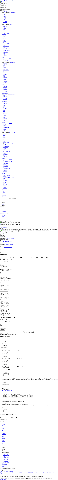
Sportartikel (4, 115)
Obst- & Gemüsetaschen (6, 151)
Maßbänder (4, 95)
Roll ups (4, 41)
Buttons (4, 45)
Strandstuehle (5, 118)
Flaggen (4, 105)
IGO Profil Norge (5, 461)
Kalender (3, 57)
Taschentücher (5, 91)
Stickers (4, 54)
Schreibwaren (3, 122)
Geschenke (3, 23)
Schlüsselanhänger (5, 52)
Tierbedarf (4, 120)
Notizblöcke (5, 39)
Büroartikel (4, 35)
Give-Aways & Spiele (11, 44)
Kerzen (4, 178)
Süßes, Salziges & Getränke (5, 131)
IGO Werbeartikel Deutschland (5, 452)
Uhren (4, 186)
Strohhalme (4, 182)
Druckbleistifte (5, 125)
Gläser (3, 443)
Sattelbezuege (5, 103)
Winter (4, 31)
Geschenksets (5, 26)
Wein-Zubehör (5, 188)
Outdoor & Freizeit (4, 101)
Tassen (4, 19)
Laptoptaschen (5, 150)
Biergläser (4, 16)
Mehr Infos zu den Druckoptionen (10, 238)
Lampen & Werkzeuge (5, 93)
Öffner (4, 183)
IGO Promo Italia (5, 453)
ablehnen (1, 479)
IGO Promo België (5, 454)
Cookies (3, 465)
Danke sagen (5, 25)
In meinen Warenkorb (3, 328)
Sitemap (3, 466)
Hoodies (4, 79)
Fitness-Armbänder (5, 163)
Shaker (4, 14)
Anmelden (3, 202)
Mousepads (4, 38)
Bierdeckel (4, 133)
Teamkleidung (5, 81)
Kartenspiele (5, 49)
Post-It (4, 40)
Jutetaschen (4, 148)
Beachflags (4, 107)
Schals (4, 75)
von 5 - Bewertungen (6, 0)
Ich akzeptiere (4, 479)
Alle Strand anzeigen (6, 119)
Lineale (4, 37)
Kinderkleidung (5, 71)
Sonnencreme (5, 90)
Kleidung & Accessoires (5, 61)
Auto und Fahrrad (5, 102)
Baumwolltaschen (5, 144)
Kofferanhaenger (5, 154)
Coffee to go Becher (6, 13)
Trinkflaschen (5, 21)
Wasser (4, 141)
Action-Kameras (5, 162)
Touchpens (4, 128)
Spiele (4, 53)
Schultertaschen (5, 156)
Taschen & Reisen (11, 143)
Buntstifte (4, 124)
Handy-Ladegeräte (5, 166)
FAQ (2, 196)
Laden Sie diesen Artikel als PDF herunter (7, 390)
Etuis (4, 36)
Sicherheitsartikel (5, 96)
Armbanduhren (5, 64)
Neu (2, 194)
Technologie (3, 158)
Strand (4, 117)
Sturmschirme (5, 113)
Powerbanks (5, 171)
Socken (4, 76)
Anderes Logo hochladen (3, 227)
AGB (2, 463)
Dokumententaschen (6, 145)
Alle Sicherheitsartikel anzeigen (7, 97)
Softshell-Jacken (5, 69)
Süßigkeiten (4, 137)
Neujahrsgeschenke (5, 27)
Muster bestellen (2, 329)
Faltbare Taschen (5, 147)
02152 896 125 (2, 213)
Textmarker (4, 130)
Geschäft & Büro (4, 34)
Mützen (4, 72)
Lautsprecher (5, 170)
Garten (4, 110)
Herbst (4, 29)
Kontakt (3, 429)
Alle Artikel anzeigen (6, 33)
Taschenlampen (5, 98)
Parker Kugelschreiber (6, 127)
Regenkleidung (5, 74)
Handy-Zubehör (5, 165)
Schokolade (4, 140)
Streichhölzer (5, 55)
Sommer (4, 30)
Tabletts (4, 135)
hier (43, 478)
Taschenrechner (5, 42)
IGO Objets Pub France (6, 457)
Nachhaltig (3, 192)
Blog (2, 425)
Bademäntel (4, 176)
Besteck (4, 179)
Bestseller (3, 193)
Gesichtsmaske (5, 87)
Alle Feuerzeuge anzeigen (6, 48)
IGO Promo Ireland (5, 458)
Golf (4, 111)
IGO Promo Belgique (6, 455)
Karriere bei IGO (4, 424)
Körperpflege (3, 84)
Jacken (3, 216)
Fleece (4, 65)
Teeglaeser (4, 17)
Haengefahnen (5, 108)
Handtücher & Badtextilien (6, 175)
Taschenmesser (5, 99)
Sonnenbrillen (5, 77)
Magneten (4, 185)
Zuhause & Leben (4, 173)
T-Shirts (3, 436)
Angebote (3, 191)
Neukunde (3, 204)
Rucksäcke (4, 155)
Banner (4, 106)
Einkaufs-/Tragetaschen (6, 146)
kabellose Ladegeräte (6, 167)
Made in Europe (4, 195)
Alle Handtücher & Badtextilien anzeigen (8, 177)
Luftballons (4, 51)
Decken (4, 174)
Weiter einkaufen (4, 211)
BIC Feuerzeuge (5, 47)
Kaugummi (4, 138)
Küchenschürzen (5, 184)
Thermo (4, 20)
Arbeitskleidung (5, 63)
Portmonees (4, 73)
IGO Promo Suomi (5, 459)
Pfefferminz (4, 139)
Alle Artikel (3, 189)
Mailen (10, 213)
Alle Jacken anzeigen (6, 70)
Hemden (4, 67)
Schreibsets (4, 129)
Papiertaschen (5, 152)
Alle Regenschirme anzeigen (7, 114)
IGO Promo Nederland (6, 462)
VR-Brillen (4, 164)
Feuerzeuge (3, 439)
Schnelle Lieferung (5, 32)
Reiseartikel (4, 153)
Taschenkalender (5, 60)
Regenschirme (5, 112)
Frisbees (4, 109)
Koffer (4, 149)
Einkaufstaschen (4, 442)
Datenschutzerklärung (4, 464)
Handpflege (4, 88)
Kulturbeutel (5, 89)
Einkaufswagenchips (6, 46)
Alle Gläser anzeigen (6, 18)
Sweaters (4, 78)
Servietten (4, 134)
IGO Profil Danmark (6, 456)
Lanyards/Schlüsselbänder (6, 50)
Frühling (4, 28)
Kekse (4, 136)
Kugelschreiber (5, 126)
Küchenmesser (5, 180)
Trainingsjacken (5, 82)
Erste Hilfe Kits (5, 86)
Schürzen (3, 440)
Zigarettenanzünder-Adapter (6, 168)
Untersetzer (4, 187)
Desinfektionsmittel (5, 85)
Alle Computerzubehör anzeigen (7, 161)
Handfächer (4, 66)
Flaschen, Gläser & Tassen (5, 11)
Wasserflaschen (5, 22)
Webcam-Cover (5, 160)
